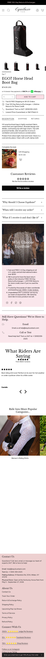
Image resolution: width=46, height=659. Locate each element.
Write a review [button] (23, 188)
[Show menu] (3, 10)
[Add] (21, 160)
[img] (23, 360)
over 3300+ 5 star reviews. (28, 290)
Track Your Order (8, 596)
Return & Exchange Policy (12, 600)
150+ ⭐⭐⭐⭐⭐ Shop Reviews (15, 643)
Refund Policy (7, 622)
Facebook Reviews (23, 637)
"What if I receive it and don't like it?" (20, 217)
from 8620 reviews (23, 362)
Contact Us (6, 592)
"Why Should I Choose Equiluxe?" (19, 202)
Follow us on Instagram (11, 649)
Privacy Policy (7, 617)
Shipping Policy (8, 605)
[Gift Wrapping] (9, 158)
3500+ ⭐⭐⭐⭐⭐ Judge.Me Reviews (17, 631)
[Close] (41, 655)
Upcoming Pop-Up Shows (12, 609)
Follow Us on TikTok (9, 652)
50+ (4, 637)
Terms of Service (8, 613)
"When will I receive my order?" (18, 210)
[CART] (42, 10)
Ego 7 (4, 74)
